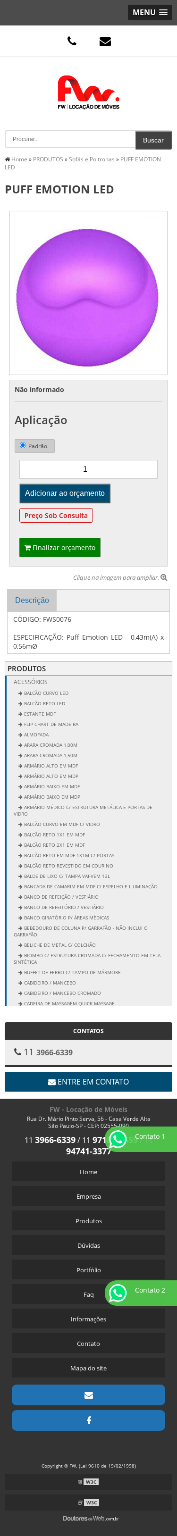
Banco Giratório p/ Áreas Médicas (66, 917)
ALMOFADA (36, 734)
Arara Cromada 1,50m (50, 755)
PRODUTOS (27, 668)
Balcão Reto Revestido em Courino (68, 865)
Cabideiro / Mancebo (49, 982)
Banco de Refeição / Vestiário (61, 896)
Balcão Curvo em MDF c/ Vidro (61, 824)
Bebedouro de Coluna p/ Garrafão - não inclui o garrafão (81, 931)
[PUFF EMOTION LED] (88, 292)
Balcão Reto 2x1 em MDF (54, 845)
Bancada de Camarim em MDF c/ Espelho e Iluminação (90, 886)
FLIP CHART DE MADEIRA (50, 724)
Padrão (37, 446)
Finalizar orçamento (63, 547)
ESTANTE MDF (39, 713)
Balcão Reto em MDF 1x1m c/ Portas (68, 855)
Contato (88, 1343)
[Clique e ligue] (72, 41)
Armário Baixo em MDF (51, 786)
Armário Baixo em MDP (51, 796)
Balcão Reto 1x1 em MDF (54, 834)
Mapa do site (88, 1368)
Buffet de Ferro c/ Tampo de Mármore (72, 972)
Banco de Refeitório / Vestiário (63, 907)
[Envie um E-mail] (105, 41)
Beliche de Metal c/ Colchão (59, 945)
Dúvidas (88, 1245)
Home (88, 1172)
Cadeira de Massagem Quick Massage (69, 1003)
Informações (88, 1319)
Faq (89, 1294)
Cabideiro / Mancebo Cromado (62, 993)
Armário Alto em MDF (50, 765)
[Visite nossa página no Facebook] (88, 1420)
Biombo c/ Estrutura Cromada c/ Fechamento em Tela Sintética (87, 958)
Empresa (88, 1196)
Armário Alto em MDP (50, 776)
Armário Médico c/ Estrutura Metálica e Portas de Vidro (83, 810)
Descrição (32, 600)
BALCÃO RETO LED (44, 703)
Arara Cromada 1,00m (50, 745)
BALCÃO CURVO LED (45, 693)
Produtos (89, 1221)
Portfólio (88, 1270)
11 (50, 1140)
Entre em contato (92, 1082)
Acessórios (31, 682)
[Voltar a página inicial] (88, 85)
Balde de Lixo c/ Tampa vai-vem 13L (66, 876)
